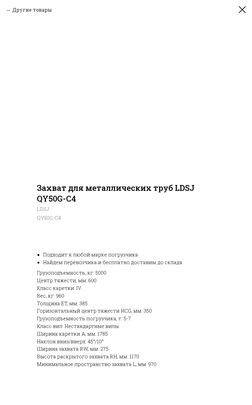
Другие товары (32, 9)
